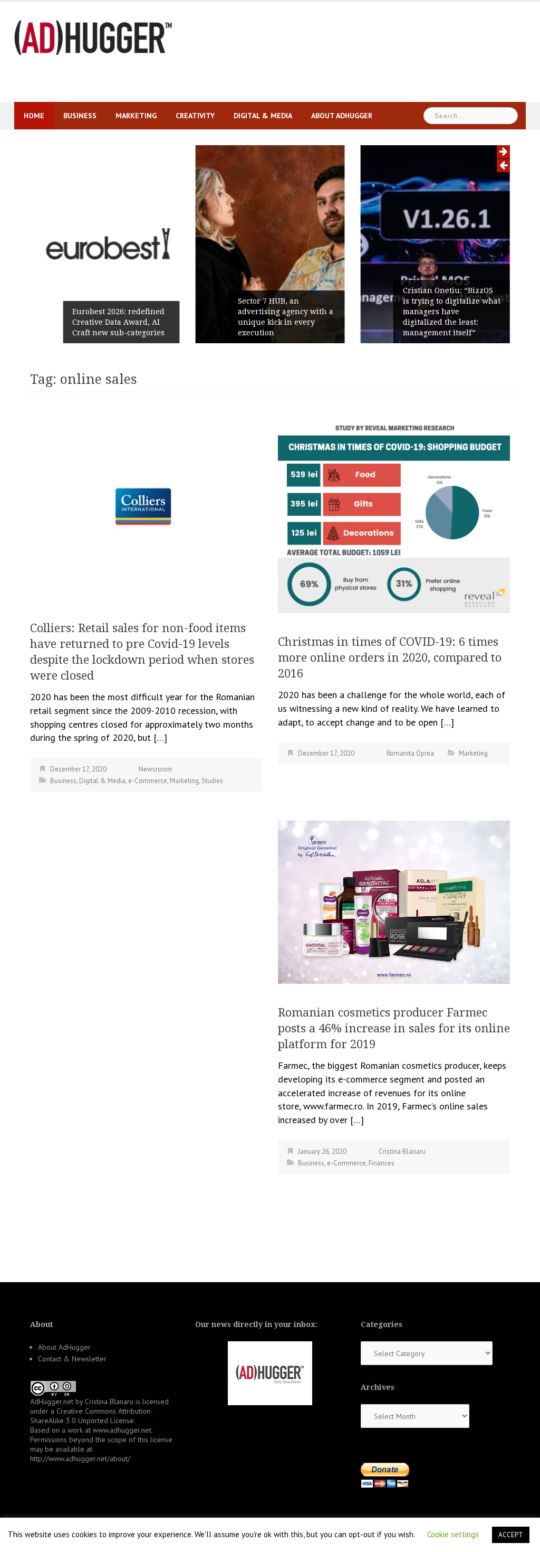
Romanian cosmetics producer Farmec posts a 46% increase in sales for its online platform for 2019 (394, 1028)
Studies (212, 780)
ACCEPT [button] (510, 1534)
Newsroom (155, 769)
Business (80, 115)
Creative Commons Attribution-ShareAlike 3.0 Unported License (91, 1415)
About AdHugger (341, 115)
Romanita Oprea (410, 753)
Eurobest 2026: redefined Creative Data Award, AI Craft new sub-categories (118, 322)
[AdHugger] (93, 37)
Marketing (136, 115)
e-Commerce (147, 780)
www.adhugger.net (122, 1430)
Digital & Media (263, 115)
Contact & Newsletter (72, 1358)
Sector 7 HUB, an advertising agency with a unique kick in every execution (285, 317)
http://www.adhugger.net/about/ (80, 1458)
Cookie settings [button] (453, 1534)
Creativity (195, 115)
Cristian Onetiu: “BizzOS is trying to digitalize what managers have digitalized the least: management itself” (451, 311)
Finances (381, 1163)
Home (34, 115)
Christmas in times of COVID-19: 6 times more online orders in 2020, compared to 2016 (390, 657)
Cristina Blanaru (402, 1151)
